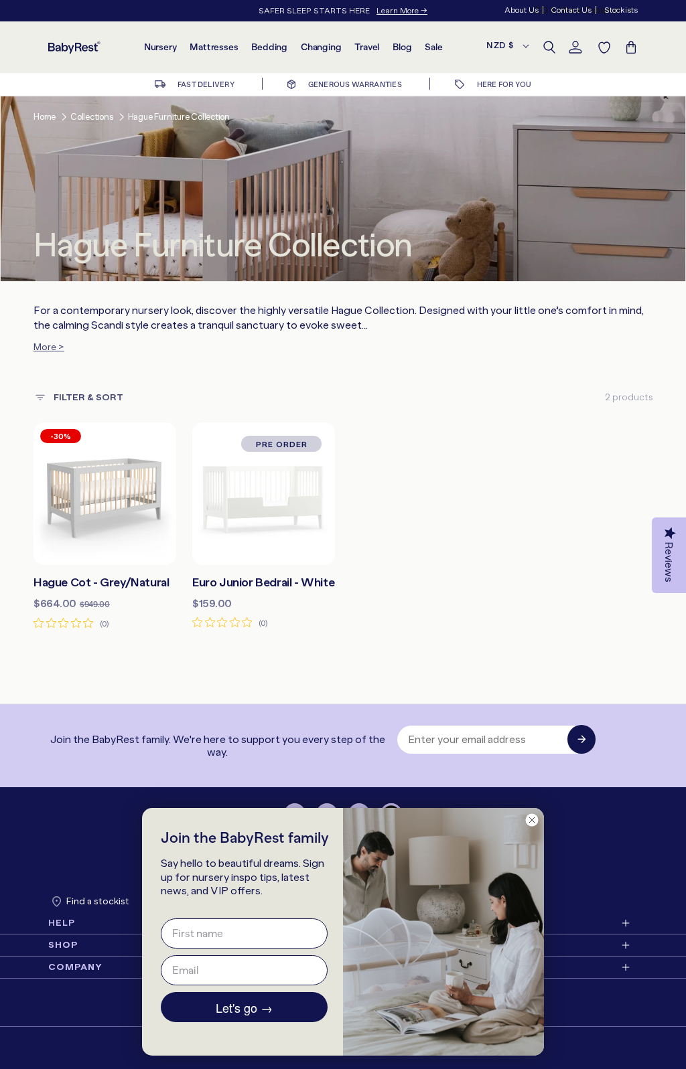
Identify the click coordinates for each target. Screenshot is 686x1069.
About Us (521, 10)
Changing (321, 47)
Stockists (621, 10)
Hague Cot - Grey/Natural (101, 582)
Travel (366, 47)
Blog (402, 47)
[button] (549, 47)
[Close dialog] (532, 820)
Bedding (269, 47)
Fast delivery (205, 84)
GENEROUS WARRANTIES (353, 84)
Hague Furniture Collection (179, 117)
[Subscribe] (581, 739)
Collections (91, 117)
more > (48, 347)
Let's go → (244, 1007)
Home (44, 117)
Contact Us (571, 10)
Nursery (160, 47)
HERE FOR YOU (503, 84)
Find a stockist (97, 901)
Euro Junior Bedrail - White (263, 582)
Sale (433, 47)
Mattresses (214, 47)
